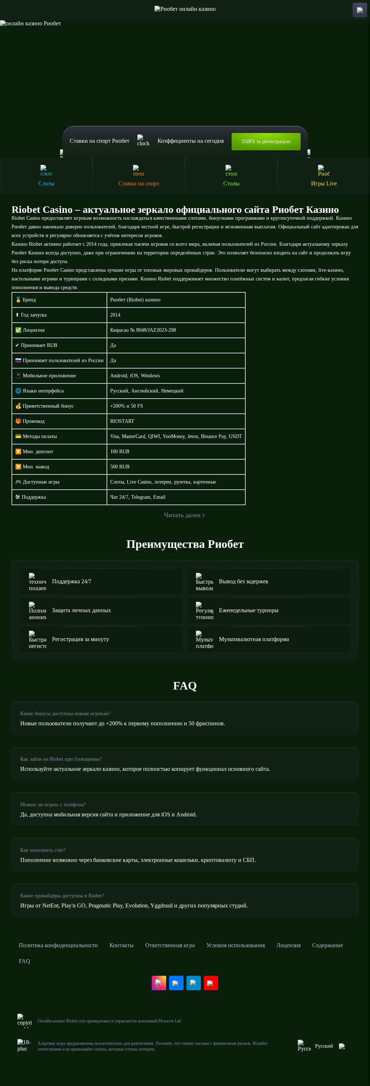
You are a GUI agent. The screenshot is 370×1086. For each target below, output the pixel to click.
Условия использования (235, 945)
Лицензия (288, 945)
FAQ (24, 961)
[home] (185, 10)
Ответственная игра (170, 945)
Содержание (327, 945)
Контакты (121, 945)
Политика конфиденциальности (58, 945)
